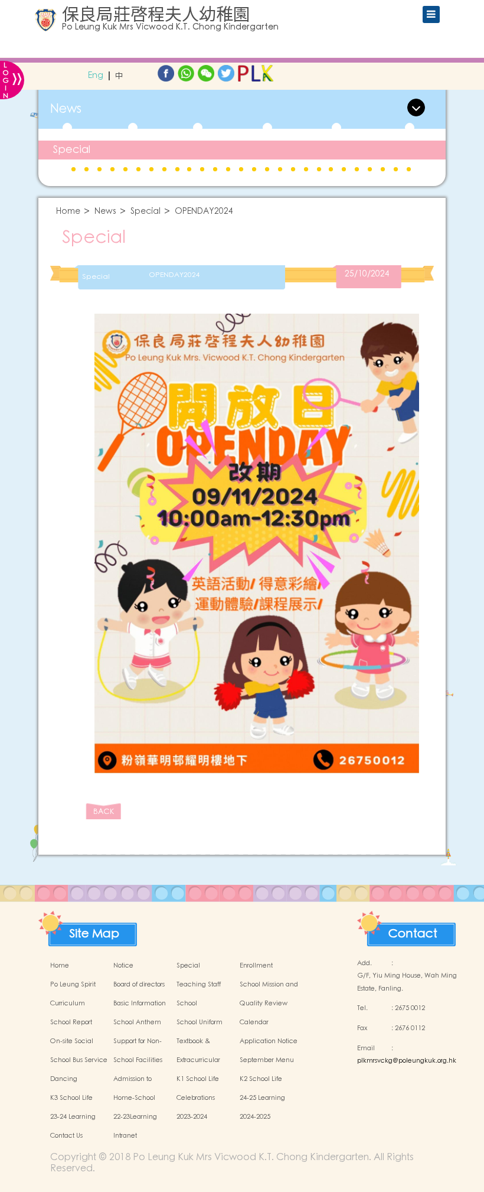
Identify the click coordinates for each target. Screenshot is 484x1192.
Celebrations (195, 1098)
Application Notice (268, 1041)
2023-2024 (191, 1117)
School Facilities (137, 1060)
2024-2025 (255, 1117)
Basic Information (139, 1003)
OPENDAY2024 (204, 212)
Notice (123, 965)
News (105, 212)
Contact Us (66, 1136)
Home (68, 212)
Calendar (254, 1022)
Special (71, 149)
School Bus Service (78, 1060)
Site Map (94, 931)
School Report (71, 1022)
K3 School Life (71, 1098)
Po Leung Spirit (73, 984)
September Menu (267, 1060)
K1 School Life (197, 1079)
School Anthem (137, 1022)
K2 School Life (261, 1079)
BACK (103, 812)
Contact (412, 931)
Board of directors (139, 984)
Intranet (125, 1136)
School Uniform (199, 1022)
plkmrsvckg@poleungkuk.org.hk (406, 1061)
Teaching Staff (198, 984)
